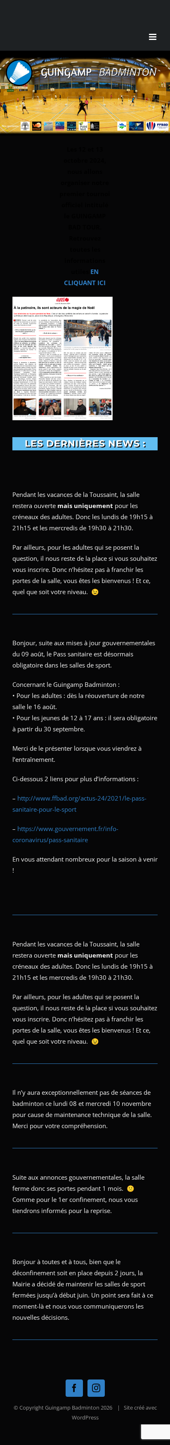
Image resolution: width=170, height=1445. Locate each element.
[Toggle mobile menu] (153, 37)
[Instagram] (96, 1388)
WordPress (85, 1417)
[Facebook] (74, 1388)
